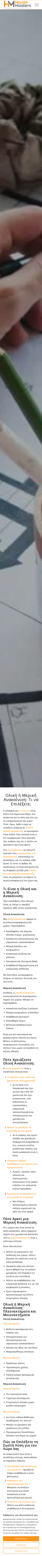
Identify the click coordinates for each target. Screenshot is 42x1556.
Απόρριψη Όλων (21, 1551)
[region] (21, 1533)
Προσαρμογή (21, 1545)
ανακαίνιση (24, 810)
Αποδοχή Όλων (21, 1539)
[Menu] (35, 4)
